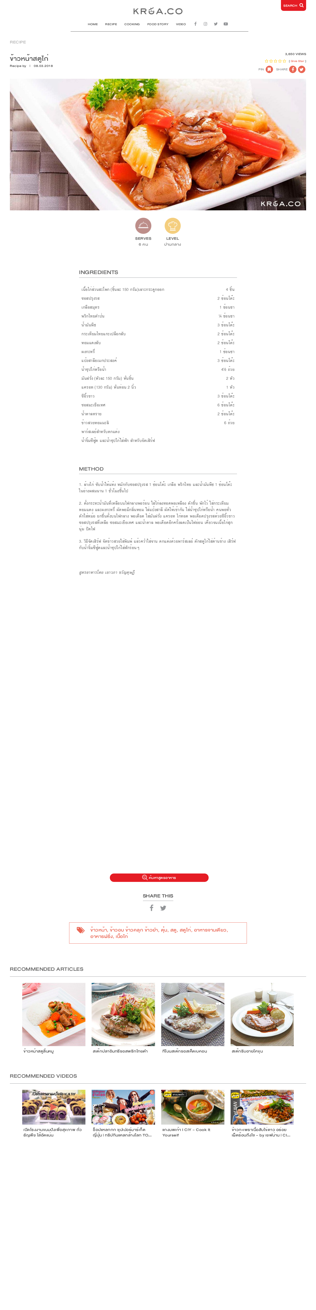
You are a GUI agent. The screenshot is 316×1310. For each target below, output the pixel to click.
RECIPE (111, 24)
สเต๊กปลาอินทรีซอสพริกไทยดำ (120, 1051)
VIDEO (181, 24)
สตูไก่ (185, 930)
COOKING (132, 24)
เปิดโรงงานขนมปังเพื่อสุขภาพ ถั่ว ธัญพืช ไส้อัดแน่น (52, 1132)
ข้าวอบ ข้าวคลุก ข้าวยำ (134, 930)
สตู (173, 930)
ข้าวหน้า (98, 930)
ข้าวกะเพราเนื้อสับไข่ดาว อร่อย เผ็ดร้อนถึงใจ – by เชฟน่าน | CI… (261, 1132)
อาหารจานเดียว (210, 930)
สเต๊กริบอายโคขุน (247, 1051)
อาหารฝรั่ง (101, 936)
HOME (93, 24)
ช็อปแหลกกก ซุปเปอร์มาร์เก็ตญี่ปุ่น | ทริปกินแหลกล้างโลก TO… (122, 1132)
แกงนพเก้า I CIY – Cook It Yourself (186, 1132)
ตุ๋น (164, 930)
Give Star (297, 61)
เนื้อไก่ (122, 936)
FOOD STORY (158, 24)
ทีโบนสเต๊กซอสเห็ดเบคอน (184, 1051)
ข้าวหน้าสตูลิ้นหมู (38, 1051)
